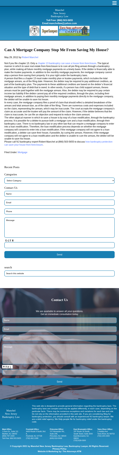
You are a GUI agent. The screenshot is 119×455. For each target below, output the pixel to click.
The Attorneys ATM (72, 451)
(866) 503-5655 (65, 20)
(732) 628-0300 (80, 440)
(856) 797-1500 (8, 436)
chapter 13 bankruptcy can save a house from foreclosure (67, 63)
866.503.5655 (15, 438)
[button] (114, 3)
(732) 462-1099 (32, 438)
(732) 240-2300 (103, 436)
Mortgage (22, 152)
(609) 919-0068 (56, 438)
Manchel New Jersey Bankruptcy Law (59, 13)
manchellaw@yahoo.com (63, 23)
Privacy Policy (59, 449)
